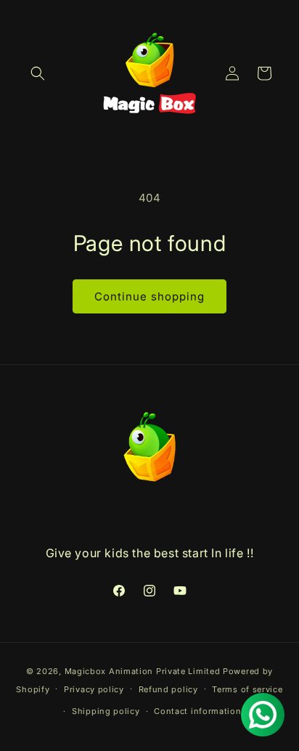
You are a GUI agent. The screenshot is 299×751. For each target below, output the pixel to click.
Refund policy (168, 689)
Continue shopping (149, 296)
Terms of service (247, 689)
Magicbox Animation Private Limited (143, 671)
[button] (38, 73)
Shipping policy (106, 711)
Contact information (197, 711)
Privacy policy (94, 689)
